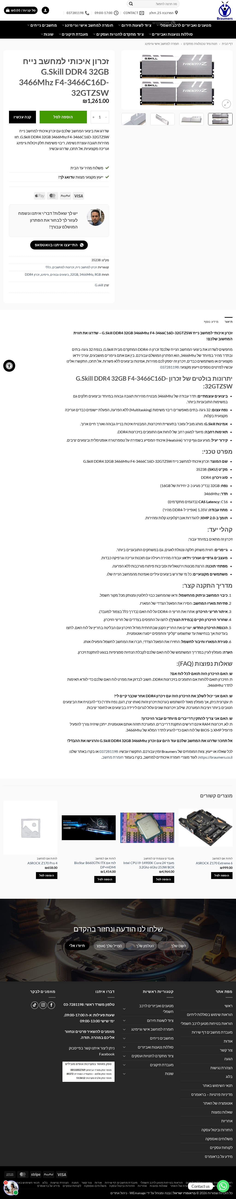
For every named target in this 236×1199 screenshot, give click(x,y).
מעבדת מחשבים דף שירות (212, 1032)
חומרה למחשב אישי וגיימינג (162, 43)
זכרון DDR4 (32, 274)
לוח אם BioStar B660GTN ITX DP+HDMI (95, 865)
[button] (45, 10)
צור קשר (226, 1050)
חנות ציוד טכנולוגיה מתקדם (200, 43)
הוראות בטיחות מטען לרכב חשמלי (207, 1023)
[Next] (126, 80)
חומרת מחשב (113, 757)
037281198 (169, 367)
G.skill (99, 285)
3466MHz (86, 274)
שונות (49, 34)
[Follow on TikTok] (34, 1005)
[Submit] (131, 4)
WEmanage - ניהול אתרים (128, 1193)
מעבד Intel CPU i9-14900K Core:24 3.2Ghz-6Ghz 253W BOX (148, 865)
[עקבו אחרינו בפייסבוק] (51, 1005)
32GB (74, 274)
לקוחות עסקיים (221, 1147)
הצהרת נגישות (221, 1068)
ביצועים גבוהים (59, 274)
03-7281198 (74, 1004)
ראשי (228, 1005)
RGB (98, 274)
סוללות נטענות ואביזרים (172, 34)
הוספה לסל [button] (222, 875)
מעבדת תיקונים (75, 34)
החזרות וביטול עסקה (217, 1130)
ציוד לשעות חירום (160, 1020)
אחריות (227, 1121)
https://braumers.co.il (215, 757)
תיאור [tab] (229, 321)
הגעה (228, 1059)
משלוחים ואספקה (219, 1139)
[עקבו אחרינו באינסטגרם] (43, 1005)
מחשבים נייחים (43, 25)
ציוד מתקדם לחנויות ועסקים (120, 34)
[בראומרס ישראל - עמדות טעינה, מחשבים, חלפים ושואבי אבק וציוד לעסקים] (209, 10)
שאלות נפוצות (222, 1112)
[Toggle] (124, 1008)
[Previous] (224, 80)
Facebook (107, 1054)
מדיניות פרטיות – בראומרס (212, 1094)
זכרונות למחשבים (63, 267)
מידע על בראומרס (219, 1156)
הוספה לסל (63, 117)
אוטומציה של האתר (218, 1103)
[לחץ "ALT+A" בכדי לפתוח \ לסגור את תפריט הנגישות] (9, 366)
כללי (48, 267)
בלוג (229, 1076)
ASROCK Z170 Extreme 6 (214, 863)
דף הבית (227, 43)
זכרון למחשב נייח (86, 267)
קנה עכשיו (22, 117)
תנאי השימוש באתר (218, 1085)
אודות (228, 1041)
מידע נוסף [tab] (211, 321)
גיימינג (45, 274)
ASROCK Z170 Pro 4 (42, 863)
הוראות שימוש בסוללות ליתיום (210, 1014)
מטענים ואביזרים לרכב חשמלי (185, 25)
